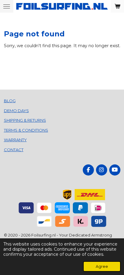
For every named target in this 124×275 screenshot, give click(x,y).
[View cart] (117, 6)
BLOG (10, 100)
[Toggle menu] (6, 6)
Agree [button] (102, 266)
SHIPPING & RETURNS (25, 120)
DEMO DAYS (16, 110)
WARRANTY (15, 139)
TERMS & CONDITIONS (26, 130)
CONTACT (13, 149)
